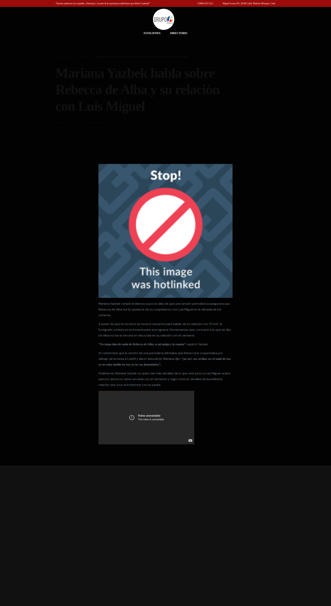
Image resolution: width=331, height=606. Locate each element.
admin (59, 122)
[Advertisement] (165, 536)
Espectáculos (95, 122)
